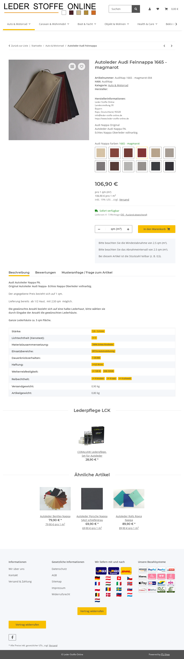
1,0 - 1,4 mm (98, 331)
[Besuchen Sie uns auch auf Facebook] (12, 637)
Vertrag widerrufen (92, 611)
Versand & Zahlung (20, 581)
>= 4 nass (111, 378)
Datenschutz (59, 569)
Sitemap (57, 581)
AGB (54, 575)
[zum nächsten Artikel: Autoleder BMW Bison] (171, 46)
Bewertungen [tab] (45, 272)
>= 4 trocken (98, 378)
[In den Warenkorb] (11, 58)
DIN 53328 (108, 371)
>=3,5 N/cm (97, 364)
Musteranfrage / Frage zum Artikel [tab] (87, 272)
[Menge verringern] (99, 229)
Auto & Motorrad (118, 85)
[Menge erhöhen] (128, 229)
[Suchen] (136, 9)
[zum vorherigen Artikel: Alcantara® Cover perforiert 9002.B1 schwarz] (164, 46)
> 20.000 (96, 358)
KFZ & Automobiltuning (103, 351)
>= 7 (94, 338)
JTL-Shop (165, 654)
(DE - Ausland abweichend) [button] (133, 214)
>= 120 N (96, 371)
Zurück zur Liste (19, 45)
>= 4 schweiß (125, 378)
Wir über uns (16, 569)
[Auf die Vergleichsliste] (72, 66)
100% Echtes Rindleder (102, 344)
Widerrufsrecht (61, 594)
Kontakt (13, 575)
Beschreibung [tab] (19, 272)
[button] (150, 9)
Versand (124, 199)
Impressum (58, 588)
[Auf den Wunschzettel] (82, 66)
